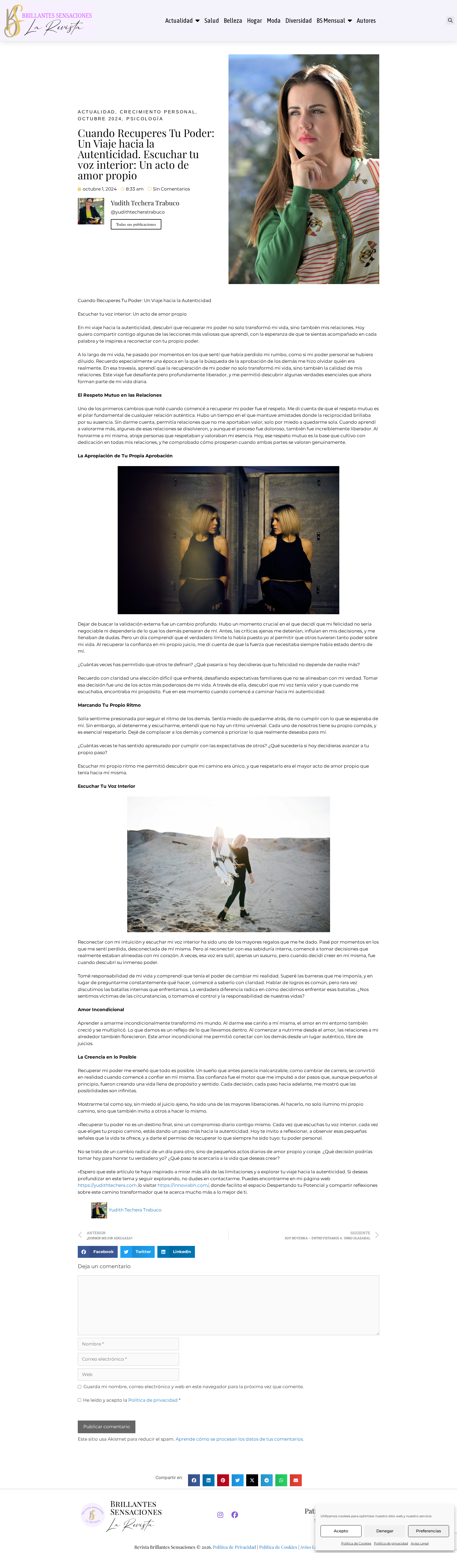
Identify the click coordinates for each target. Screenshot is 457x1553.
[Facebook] (234, 1515)
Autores (366, 20)
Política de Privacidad (234, 1547)
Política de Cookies (356, 1543)
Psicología (144, 118)
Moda (274, 20)
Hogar (254, 20)
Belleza (233, 20)
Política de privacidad (391, 1543)
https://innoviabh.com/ (183, 1185)
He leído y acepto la (132, 1400)
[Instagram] (220, 1515)
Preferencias (428, 1530)
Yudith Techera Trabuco (135, 1210)
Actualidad (179, 20)
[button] (450, 20)
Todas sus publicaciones (136, 224)
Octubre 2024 (100, 118)
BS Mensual (331, 20)
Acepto (341, 1530)
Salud (211, 20)
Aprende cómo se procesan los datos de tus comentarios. (240, 1439)
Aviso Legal (420, 1543)
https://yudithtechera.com (107, 1185)
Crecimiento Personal (157, 111)
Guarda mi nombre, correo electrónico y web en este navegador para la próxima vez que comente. (194, 1386)
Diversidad (298, 20)
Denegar (385, 1530)
